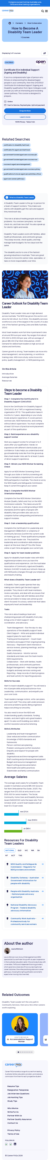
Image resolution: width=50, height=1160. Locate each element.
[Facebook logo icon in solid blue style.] (6, 1144)
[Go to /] (10, 23)
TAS (20, 855)
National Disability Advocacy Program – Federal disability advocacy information (24, 908)
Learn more (33, 117)
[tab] (18, 1052)
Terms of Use (13, 1134)
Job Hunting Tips (15, 1097)
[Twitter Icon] (10, 1144)
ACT (13, 855)
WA (32, 850)
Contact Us (12, 1123)
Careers (19, 23)
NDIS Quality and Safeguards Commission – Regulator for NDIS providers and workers (24, 867)
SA (38, 850)
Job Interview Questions (18, 1093)
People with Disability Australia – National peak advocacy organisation (25, 894)
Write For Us (12, 1112)
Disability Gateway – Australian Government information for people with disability (25, 880)
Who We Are (12, 1108)
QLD (19, 850)
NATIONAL (9, 850)
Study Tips (12, 1101)
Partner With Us (14, 1115)
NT (6, 855)
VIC (26, 850)
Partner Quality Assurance (19, 1119)
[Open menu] (46, 11)
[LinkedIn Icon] (15, 1144)
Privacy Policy (13, 1130)
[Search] (42, 11)
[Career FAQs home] (8, 11)
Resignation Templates (18, 1090)
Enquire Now (25, 111)
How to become (34, 23)
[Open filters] (44, 53)
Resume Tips (13, 1086)
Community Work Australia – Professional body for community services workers (24, 921)
